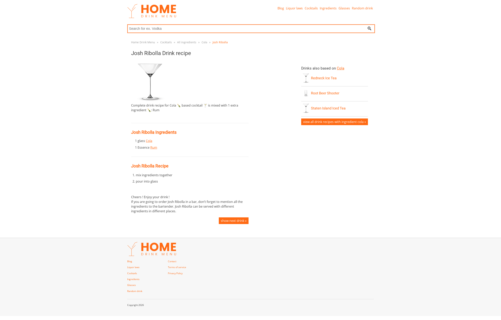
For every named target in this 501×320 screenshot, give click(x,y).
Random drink (362, 8)
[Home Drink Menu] (151, 17)
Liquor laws (294, 8)
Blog (281, 8)
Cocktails (311, 8)
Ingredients (328, 8)
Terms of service (177, 267)
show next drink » (234, 221)
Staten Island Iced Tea (328, 108)
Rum (153, 147)
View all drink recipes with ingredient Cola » (334, 122)
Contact (172, 261)
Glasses (344, 8)
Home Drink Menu (143, 42)
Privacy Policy (175, 273)
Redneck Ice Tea (324, 78)
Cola (204, 42)
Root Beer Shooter (325, 93)
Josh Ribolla (220, 42)
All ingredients (186, 42)
